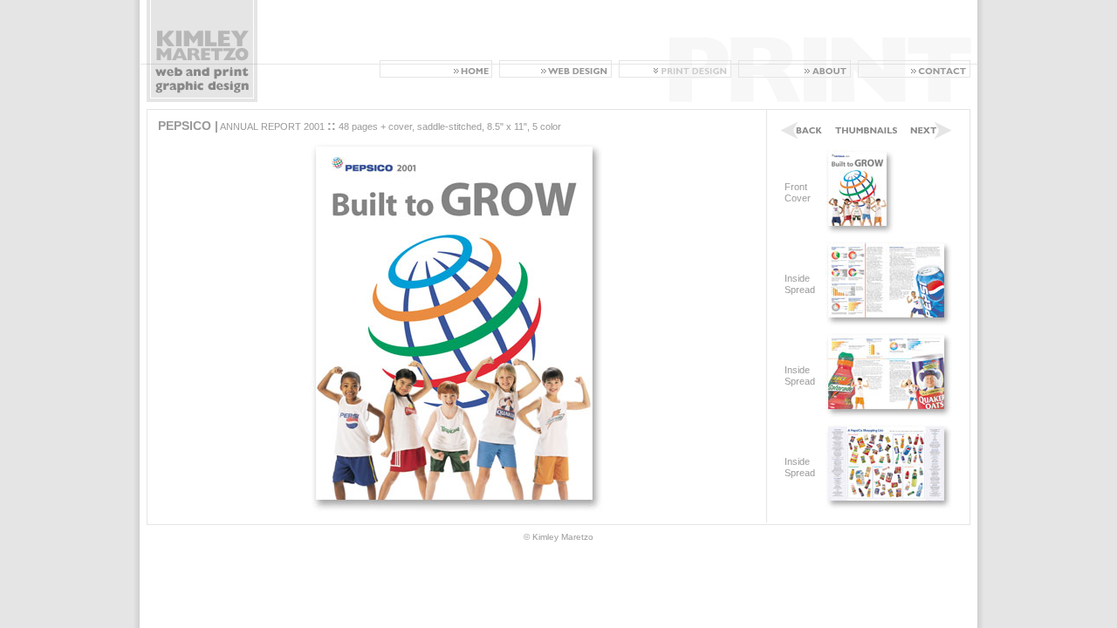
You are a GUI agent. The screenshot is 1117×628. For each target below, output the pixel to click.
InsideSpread (800, 284)
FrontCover (798, 192)
